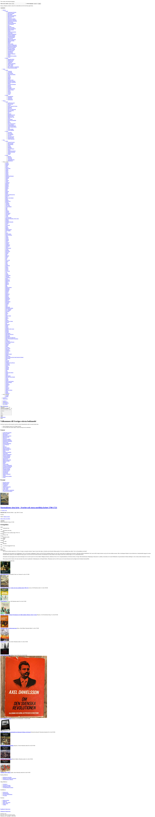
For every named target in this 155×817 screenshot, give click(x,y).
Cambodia (7, 203)
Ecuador (7, 223)
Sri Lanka (7, 360)
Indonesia (7, 255)
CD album (10, 132)
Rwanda (7, 332)
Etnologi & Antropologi (12, 21)
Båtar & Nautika (11, 16)
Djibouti (6, 219)
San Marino (7, 340)
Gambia (6, 237)
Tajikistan (7, 367)
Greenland (7, 242)
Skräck (9, 90)
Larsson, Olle (4, 510)
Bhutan (6, 192)
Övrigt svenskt (10, 129)
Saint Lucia (7, 335)
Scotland (7, 344)
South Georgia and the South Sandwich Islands (14, 357)
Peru (6, 323)
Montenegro (7, 298)
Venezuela (7, 387)
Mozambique (7, 301)
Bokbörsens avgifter (7, 786)
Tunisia (6, 373)
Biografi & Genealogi (12, 15)
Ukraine (6, 380)
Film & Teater (10, 22)
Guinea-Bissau (8, 248)
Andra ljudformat (11, 138)
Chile (6, 208)
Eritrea (6, 226)
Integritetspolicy (6, 793)
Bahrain (6, 184)
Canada (6, 169)
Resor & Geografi (11, 48)
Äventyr (9, 93)
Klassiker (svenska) (11, 81)
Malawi (6, 281)
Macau (6, 278)
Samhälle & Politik (11, 49)
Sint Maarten (7, 350)
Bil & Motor (10, 14)
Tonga (6, 371)
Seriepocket (10, 98)
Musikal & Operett (11, 114)
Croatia (6, 215)
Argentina (7, 177)
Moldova (7, 295)
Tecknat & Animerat (12, 150)
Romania (7, 331)
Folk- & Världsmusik (12, 109)
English (6, 396)
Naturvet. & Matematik (12, 45)
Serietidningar (10, 96)
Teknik (9, 54)
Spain (6, 359)
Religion (9, 86)
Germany (7, 239)
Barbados (7, 185)
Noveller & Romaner (12, 84)
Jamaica (6, 261)
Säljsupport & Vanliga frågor (5, 811)
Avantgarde (10, 72)
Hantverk (9, 26)
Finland (6, 165)
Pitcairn (6, 325)
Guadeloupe (7, 244)
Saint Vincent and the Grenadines (11, 338)
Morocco (7, 300)
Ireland (6, 256)
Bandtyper (5, 801)
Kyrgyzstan (7, 271)
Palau (6, 319)
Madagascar (7, 280)
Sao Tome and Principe (9, 342)
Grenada (7, 243)
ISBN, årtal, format (6, 802)
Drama (9, 145)
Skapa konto (5, 398)
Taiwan (6, 366)
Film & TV (10, 108)
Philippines (7, 324)
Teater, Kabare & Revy (12, 126)
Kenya (6, 266)
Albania (6, 170)
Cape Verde (7, 205)
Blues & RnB (10, 104)
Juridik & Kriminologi (12, 34)
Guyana (6, 249)
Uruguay (7, 383)
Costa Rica (7, 214)
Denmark (7, 164)
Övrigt (9, 57)
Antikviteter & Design (12, 12)
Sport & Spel (10, 52)
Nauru (6, 304)
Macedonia (7, 279)
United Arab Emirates (9, 381)
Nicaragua (7, 311)
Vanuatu (6, 385)
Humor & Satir (10, 79)
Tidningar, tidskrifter (12, 63)
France (6, 232)
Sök (1, 416)
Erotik (9, 75)
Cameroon (7, 204)
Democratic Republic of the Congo (12, 218)
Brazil (6, 196)
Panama (6, 320)
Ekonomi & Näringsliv (12, 19)
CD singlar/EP (10, 134)
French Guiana (8, 233)
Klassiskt (9, 113)
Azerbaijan (7, 182)
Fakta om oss (5, 792)
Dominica (7, 220)
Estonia (6, 227)
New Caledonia (8, 309)
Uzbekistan (7, 384)
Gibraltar (7, 240)
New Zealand (8, 310)
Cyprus (6, 216)
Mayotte (6, 291)
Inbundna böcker (11, 59)
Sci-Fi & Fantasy (11, 50)
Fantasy (9, 76)
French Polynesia (8, 235)
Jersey (6, 263)
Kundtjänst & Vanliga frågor (5, 809)
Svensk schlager (11, 124)
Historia (9, 77)
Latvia (6, 273)
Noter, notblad (10, 64)
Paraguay (7, 322)
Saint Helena (7, 333)
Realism (9, 85)
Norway (6, 167)
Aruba (6, 179)
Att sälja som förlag (6, 785)
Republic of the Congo (9, 328)
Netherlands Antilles (9, 308)
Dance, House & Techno (12, 106)
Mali (6, 285)
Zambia (6, 392)
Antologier (10, 71)
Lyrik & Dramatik (11, 37)
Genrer (6, 11)
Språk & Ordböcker (11, 53)
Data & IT (10, 17)
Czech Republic (8, 217)
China (6, 209)
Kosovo (6, 268)
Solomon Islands (8, 354)
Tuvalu (6, 378)
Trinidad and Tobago (9, 372)
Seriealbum (10, 97)
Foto (9, 25)
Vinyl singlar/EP (11, 136)
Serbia (6, 346)
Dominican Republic (9, 221)
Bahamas (7, 183)
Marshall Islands (8, 287)
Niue (6, 314)
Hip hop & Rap (11, 110)
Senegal (6, 345)
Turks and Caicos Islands (10, 376)
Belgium (7, 188)
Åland (6, 166)
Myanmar (7, 302)
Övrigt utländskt (11, 130)
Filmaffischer (10, 160)
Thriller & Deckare (11, 152)
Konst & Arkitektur (11, 35)
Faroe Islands (7, 230)
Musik (9, 42)
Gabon (6, 236)
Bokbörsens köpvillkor (7, 777)
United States (7, 168)
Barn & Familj (10, 143)
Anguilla (7, 174)
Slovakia (7, 351)
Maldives (7, 284)
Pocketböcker (10, 61)
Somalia (6, 355)
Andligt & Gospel (11, 102)
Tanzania (7, 368)
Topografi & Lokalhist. (12, 55)
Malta (6, 286)
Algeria (6, 171)
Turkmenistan (8, 375)
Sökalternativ (3, 417)
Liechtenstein (7, 275)
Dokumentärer (10, 144)
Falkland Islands (8, 229)
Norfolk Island (8, 315)
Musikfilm (10, 147)
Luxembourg (7, 277)
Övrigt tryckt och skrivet (12, 67)
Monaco (6, 296)
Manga (9, 83)
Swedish (7, 395)
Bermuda (7, 191)
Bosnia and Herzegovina (10, 194)
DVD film (10, 157)
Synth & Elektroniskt (12, 125)
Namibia (7, 303)
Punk (9, 121)
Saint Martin (7, 336)
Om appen (5, 795)
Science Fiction (11, 89)
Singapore (7, 349)
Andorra (7, 172)
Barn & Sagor (10, 73)
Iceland (6, 253)
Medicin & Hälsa (11, 40)
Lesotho (6, 274)
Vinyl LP (9, 135)
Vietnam (7, 388)
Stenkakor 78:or (11, 137)
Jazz (8, 112)
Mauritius (7, 290)
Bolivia (6, 193)
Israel (6, 257)
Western (9, 92)
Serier (4, 69)
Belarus (6, 186)
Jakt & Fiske (10, 33)
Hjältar (9, 78)
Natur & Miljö (10, 43)
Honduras (7, 250)
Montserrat (7, 299)
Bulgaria (7, 200)
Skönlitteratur (10, 51)
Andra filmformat (11, 159)
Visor (9, 128)
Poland (6, 326)
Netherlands (7, 307)
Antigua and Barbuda (9, 176)
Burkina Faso (7, 201)
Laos (6, 272)
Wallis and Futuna (8, 390)
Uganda (6, 379)
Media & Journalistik (12, 39)
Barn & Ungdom (11, 13)
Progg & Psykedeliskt (12, 120)
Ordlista (4, 804)
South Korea (7, 358)
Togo (6, 370)
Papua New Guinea (9, 321)
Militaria (9, 41)
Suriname (7, 361)
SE (3, 403)
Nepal (6, 306)
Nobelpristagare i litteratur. (8, 779)
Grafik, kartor (10, 65)
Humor (9, 30)
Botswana (7, 195)
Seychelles (7, 347)
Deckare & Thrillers (11, 18)
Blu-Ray (9, 156)
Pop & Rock (10, 119)
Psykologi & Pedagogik (12, 46)
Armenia (7, 178)
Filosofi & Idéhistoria (12, 23)
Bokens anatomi (6, 800)
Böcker (4, 10)
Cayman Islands (8, 206)
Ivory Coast (7, 260)
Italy (6, 259)
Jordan (6, 264)
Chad (6, 207)
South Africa (7, 356)
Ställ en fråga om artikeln (5, 518)
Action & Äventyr (11, 142)
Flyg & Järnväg (11, 24)
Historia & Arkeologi (12, 28)
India (6, 254)
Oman (6, 316)
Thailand (7, 369)
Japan (6, 262)
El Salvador (7, 225)
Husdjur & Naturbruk (12, 31)
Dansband (10, 107)
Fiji (6, 231)
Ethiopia (7, 228)
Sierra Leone (7, 348)
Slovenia (7, 352)
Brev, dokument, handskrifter (13, 66)
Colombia (7, 211)
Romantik (10, 87)
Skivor (4, 100)
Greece (6, 241)
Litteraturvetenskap (11, 36)
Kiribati (6, 267)
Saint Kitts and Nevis (9, 334)
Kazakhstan (7, 265)
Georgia (6, 238)
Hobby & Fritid (11, 29)
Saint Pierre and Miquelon (10, 337)
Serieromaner (10, 99)
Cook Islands (7, 213)
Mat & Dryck (10, 38)
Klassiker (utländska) (12, 82)
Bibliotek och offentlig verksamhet (9, 778)
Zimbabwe (7, 393)
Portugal (7, 327)
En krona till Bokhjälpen (7, 794)
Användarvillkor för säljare (8, 787)
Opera (9, 118)
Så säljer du (5, 784)
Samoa (6, 339)
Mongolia (7, 297)
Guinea (6, 247)
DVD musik (10, 133)
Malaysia (7, 283)
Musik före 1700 (11, 117)
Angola (6, 173)
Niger (6, 312)
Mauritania (7, 289)
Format (6, 58)
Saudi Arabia (7, 343)
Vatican (6, 386)
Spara (39, 3)
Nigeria (6, 313)
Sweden (6, 162)
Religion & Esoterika (12, 47)
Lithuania (7, 276)
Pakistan (7, 318)
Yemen (6, 391)
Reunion (7, 330)
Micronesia (7, 293)
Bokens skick (5, 803)
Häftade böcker (11, 60)
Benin (6, 190)
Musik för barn (10, 116)
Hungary (7, 252)
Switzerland (7, 364)
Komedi (9, 146)
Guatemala (7, 245)
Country (9, 105)
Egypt (6, 224)
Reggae (9, 122)
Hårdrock (9, 111)
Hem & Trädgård (11, 27)
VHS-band (10, 158)
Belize (6, 189)
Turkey (6, 374)
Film (4, 140)
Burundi (6, 202)
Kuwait (6, 269)
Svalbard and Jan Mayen (10, 362)
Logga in (4, 397)
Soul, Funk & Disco (11, 123)
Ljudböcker (10, 62)
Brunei (6, 199)
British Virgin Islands (9, 197)
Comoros (7, 212)
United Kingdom (8, 382)
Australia (7, 180)
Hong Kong (7, 251)
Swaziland (7, 363)
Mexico (6, 292)
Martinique (7, 288)
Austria (6, 181)
